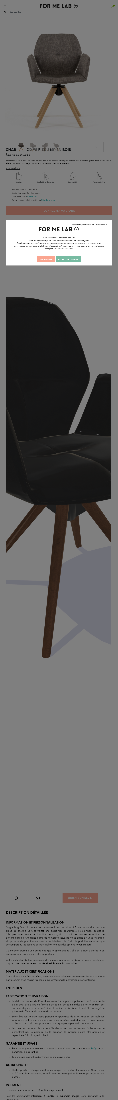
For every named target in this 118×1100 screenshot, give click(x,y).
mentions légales (81, 240)
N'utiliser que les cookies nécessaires (88, 224)
